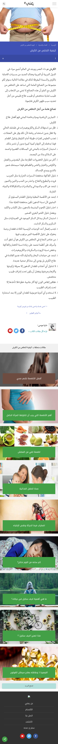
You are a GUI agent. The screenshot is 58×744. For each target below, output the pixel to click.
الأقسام (29, 709)
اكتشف (29, 722)
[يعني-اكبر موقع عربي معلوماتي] (29, 4)
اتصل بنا (29, 716)
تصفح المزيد (29, 686)
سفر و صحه (29, 728)
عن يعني (29, 703)
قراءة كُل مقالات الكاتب (38, 331)
